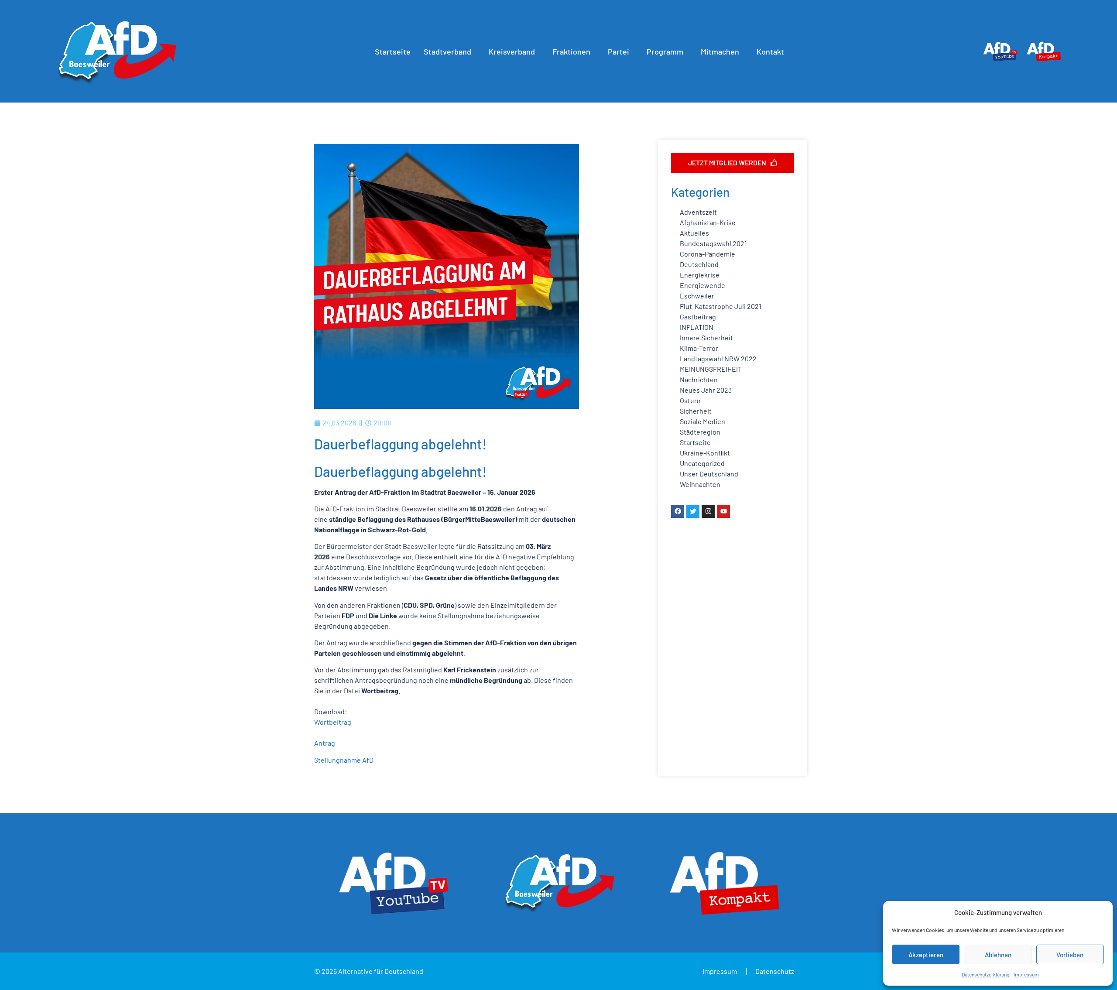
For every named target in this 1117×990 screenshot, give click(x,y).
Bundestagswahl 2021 (713, 243)
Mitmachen (720, 51)
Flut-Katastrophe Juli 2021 (720, 306)
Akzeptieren (925, 955)
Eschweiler (697, 295)
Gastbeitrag (698, 316)
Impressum (1026, 974)
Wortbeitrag (332, 722)
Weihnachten (700, 484)
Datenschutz (774, 971)
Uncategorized (702, 463)
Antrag (324, 743)
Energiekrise (700, 275)
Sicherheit (696, 411)
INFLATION (696, 327)
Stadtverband (447, 51)
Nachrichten (699, 379)
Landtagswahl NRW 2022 (718, 358)
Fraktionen (571, 51)
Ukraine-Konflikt (705, 453)
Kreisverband (512, 51)
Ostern (690, 400)
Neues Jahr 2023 (706, 390)
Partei (618, 51)
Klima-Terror (699, 348)
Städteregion (700, 432)
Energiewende (702, 285)
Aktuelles (694, 233)
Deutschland (699, 264)
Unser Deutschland (709, 473)
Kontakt (770, 51)
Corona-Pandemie (707, 254)
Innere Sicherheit (706, 337)
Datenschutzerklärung (985, 974)
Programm (665, 51)
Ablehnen (998, 955)
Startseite (393, 51)
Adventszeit (698, 212)
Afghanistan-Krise (708, 222)
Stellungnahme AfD (343, 760)
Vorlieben (1069, 955)
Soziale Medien (702, 421)
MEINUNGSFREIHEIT (711, 369)
